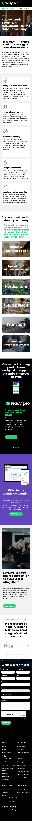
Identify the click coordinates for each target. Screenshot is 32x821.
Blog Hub (4, 795)
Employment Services (8, 765)
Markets (4, 8)
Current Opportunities (23, 792)
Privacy (4, 746)
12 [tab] (24, 654)
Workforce (5, 773)
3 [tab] (16, 447)
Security (4, 749)
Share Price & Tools (22, 778)
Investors (20, 758)
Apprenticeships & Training (7, 769)
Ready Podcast (6, 789)
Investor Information (23, 771)
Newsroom (5, 792)
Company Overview (23, 762)
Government (5, 779)
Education (5, 762)
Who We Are (21, 742)
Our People (20, 749)
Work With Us (22, 785)
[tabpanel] (16, 412)
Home (4, 742)
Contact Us (13, 798)
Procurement (6, 776)
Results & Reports (22, 774)
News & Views (7, 785)
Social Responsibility (23, 752)
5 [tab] (12, 654)
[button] (7, 8)
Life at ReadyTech (22, 789)
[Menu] (29, 3)
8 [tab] (17, 654)
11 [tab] (22, 654)
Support (11, 801)
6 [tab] (14, 654)
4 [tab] (18, 447)
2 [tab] (15, 447)
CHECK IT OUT (16, 514)
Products (12, 8)
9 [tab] (19, 654)
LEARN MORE (9, 606)
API (2, 755)
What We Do (6, 758)
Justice (4, 783)
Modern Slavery (6, 752)
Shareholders (21, 768)
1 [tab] (13, 447)
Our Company (21, 746)
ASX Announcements (23, 765)
